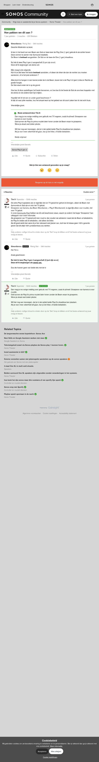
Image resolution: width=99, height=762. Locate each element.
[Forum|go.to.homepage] (27, 14)
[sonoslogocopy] (49, 5)
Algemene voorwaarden (32, 413)
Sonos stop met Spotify (14, 387)
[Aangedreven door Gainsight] (49, 408)
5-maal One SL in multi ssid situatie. (19, 366)
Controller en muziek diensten (15, 383)
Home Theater (55, 22)
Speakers (7, 369)
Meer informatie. (56, 746)
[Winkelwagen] (92, 5)
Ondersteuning (28, 5)
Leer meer (16, 5)
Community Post (23, 213)
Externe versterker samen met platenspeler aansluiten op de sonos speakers (35, 359)
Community (6, 22)
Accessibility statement (67, 413)
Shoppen (7, 5)
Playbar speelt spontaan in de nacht (19, 394)
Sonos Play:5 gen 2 (19, 149)
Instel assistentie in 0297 (14, 352)
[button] (2, 14)
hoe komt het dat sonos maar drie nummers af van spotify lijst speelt (32, 380)
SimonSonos (16, 43)
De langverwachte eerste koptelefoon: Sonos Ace (24, 333)
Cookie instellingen (50, 413)
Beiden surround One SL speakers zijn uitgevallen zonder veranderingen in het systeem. (40, 373)
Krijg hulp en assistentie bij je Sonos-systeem (30, 22)
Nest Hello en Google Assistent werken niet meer (24, 338)
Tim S (13, 199)
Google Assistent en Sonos (14, 341)
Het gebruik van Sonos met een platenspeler (21, 362)
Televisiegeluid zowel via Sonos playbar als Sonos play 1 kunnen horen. (34, 345)
